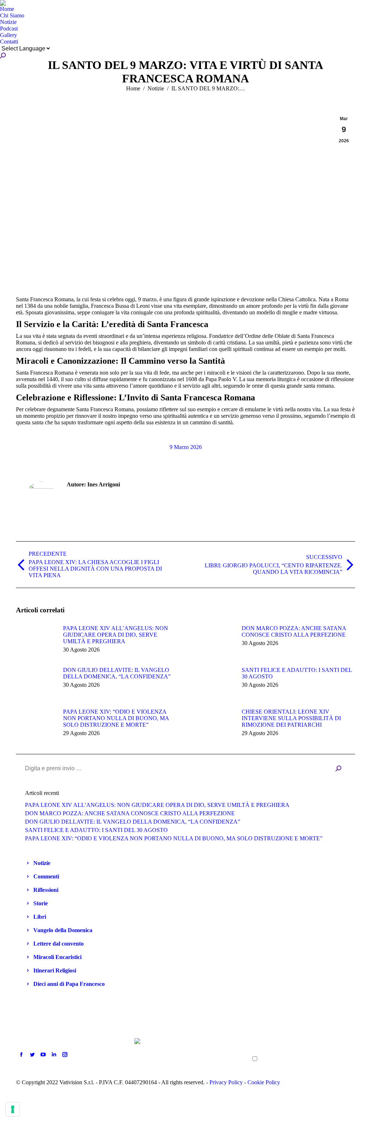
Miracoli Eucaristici (57, 957)
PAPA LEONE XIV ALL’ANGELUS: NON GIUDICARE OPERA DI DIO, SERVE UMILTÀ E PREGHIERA (115, 634)
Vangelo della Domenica (62, 930)
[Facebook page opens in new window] (21, 1054)
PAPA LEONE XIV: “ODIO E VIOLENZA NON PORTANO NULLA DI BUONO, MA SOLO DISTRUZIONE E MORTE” (116, 718)
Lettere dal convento (58, 944)
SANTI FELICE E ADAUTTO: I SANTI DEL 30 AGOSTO (297, 673)
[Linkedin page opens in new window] (54, 1054)
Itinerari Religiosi (54, 970)
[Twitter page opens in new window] (32, 1054)
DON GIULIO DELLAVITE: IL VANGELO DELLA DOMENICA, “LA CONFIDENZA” (117, 673)
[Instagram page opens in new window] (65, 1054)
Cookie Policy (263, 1082)
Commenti (46, 876)
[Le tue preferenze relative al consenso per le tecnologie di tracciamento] (13, 1109)
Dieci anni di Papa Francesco (69, 984)
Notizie (41, 863)
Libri (39, 917)
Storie (40, 903)
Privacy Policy (226, 1082)
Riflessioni (45, 890)
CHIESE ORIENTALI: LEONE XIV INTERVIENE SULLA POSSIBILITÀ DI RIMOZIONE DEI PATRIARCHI (291, 718)
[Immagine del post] (36, 641)
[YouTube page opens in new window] (43, 1054)
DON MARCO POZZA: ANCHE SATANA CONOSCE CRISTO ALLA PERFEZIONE (294, 631)
